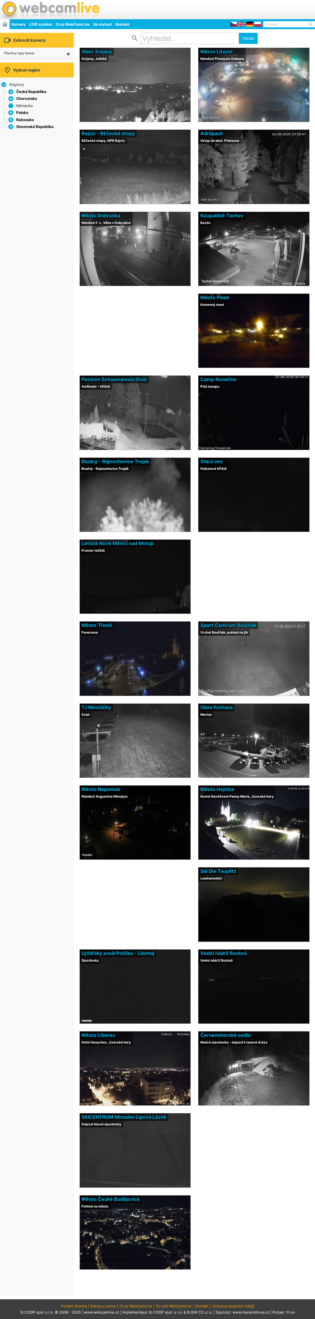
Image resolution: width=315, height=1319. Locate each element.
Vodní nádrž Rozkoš (223, 953)
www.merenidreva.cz (251, 1312)
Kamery (19, 24)
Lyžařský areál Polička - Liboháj (117, 953)
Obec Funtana (216, 707)
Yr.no (290, 1312)
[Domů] (5, 24)
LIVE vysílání (40, 24)
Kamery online (103, 1306)
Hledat (248, 38)
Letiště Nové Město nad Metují (117, 543)
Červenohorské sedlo (225, 1035)
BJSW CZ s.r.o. (200, 1312)
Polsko (22, 112)
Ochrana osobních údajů (233, 1306)
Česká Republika (31, 91)
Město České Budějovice (110, 1199)
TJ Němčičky (96, 707)
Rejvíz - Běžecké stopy (108, 133)
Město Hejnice (217, 789)
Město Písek (214, 297)
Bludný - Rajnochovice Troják (115, 461)
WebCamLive (50, 9)
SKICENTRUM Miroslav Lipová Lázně (123, 1117)
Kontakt (122, 24)
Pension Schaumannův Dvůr (114, 379)
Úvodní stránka (74, 1306)
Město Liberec (98, 1035)
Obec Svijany (96, 52)
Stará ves (211, 461)
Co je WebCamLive (73, 24)
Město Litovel (216, 52)
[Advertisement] (257, 8)
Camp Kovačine (218, 379)
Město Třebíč (96, 625)
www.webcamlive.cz (101, 1312)
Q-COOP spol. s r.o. (166, 1312)
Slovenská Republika (35, 126)
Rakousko (25, 119)
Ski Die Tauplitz (218, 871)
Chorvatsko (26, 98)
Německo (24, 105)
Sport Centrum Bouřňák (228, 625)
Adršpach (211, 133)
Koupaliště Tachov (221, 216)
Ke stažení (102, 24)
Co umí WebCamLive (174, 1306)
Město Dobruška (100, 216)
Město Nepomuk (100, 789)
